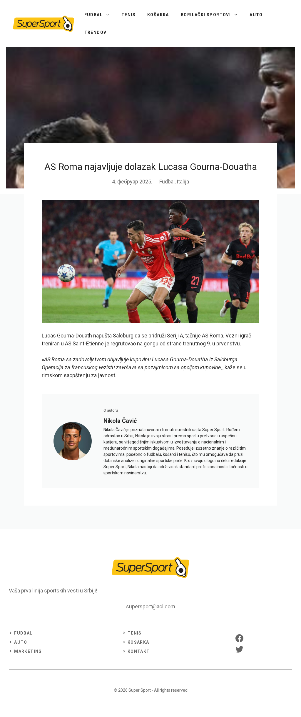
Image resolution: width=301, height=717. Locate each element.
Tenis (128, 14)
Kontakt (139, 651)
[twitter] (239, 649)
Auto (256, 14)
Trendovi (96, 32)
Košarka (158, 14)
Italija (183, 181)
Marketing (28, 651)
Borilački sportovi (206, 14)
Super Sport (139, 690)
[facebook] (239, 638)
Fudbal (93, 14)
